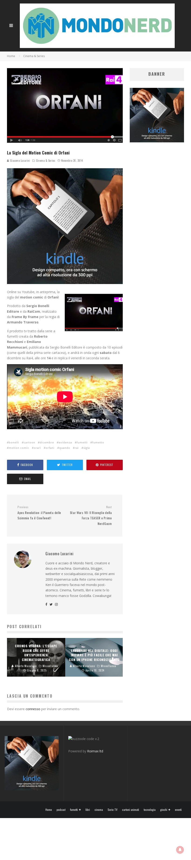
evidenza (65, 442)
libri (87, 809)
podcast (61, 809)
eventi (178, 809)
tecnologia (150, 809)
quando (64, 447)
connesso (33, 709)
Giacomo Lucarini (19, 160)
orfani (50, 447)
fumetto (98, 442)
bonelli (14, 442)
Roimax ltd (95, 751)
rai (77, 447)
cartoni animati (130, 809)
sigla (86, 447)
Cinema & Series (45, 160)
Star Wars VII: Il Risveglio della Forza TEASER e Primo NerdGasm (91, 515)
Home (48, 809)
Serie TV (112, 809)
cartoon (29, 442)
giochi (163, 809)
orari (37, 447)
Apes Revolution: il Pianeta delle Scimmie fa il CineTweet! (39, 513)
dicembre (47, 442)
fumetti (82, 442)
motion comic (19, 447)
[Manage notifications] (180, 849)
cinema (99, 809)
